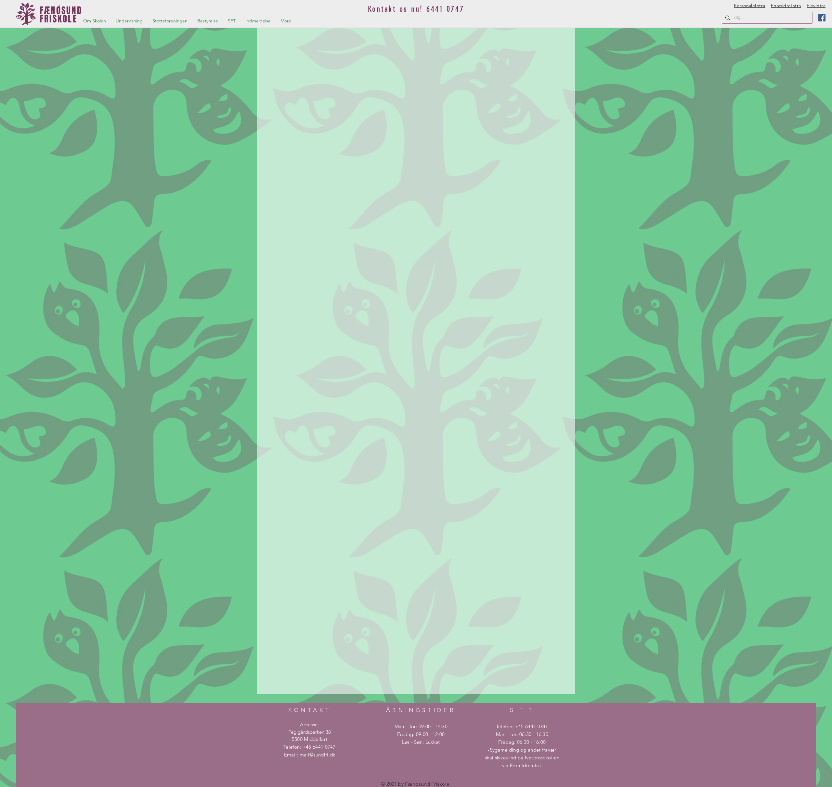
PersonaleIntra (749, 5)
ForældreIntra (786, 5)
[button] (94, 21)
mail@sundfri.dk (317, 755)
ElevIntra (816, 5)
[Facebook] (822, 17)
